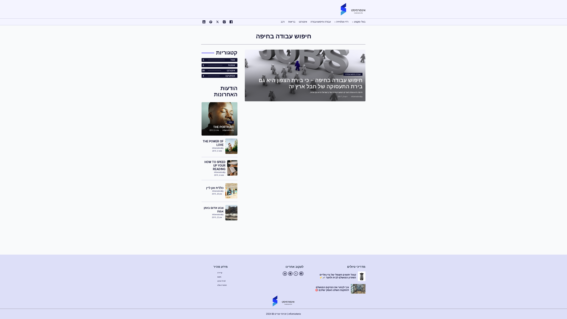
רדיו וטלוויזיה (342, 21)
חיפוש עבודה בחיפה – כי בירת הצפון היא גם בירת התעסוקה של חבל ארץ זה (310, 83)
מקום (219, 277)
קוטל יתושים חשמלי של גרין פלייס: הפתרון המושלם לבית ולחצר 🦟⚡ (337, 276)
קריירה (219, 273)
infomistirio (355, 97)
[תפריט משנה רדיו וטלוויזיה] (335, 22)
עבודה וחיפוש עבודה (353, 74)
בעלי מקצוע (359, 21)
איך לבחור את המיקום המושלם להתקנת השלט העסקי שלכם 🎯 (332, 289)
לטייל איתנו (221, 281)
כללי (230, 122)
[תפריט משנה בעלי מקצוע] (352, 22)
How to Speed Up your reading (215, 165)
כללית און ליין (215, 188)
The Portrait (223, 127)
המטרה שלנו (222, 285)
